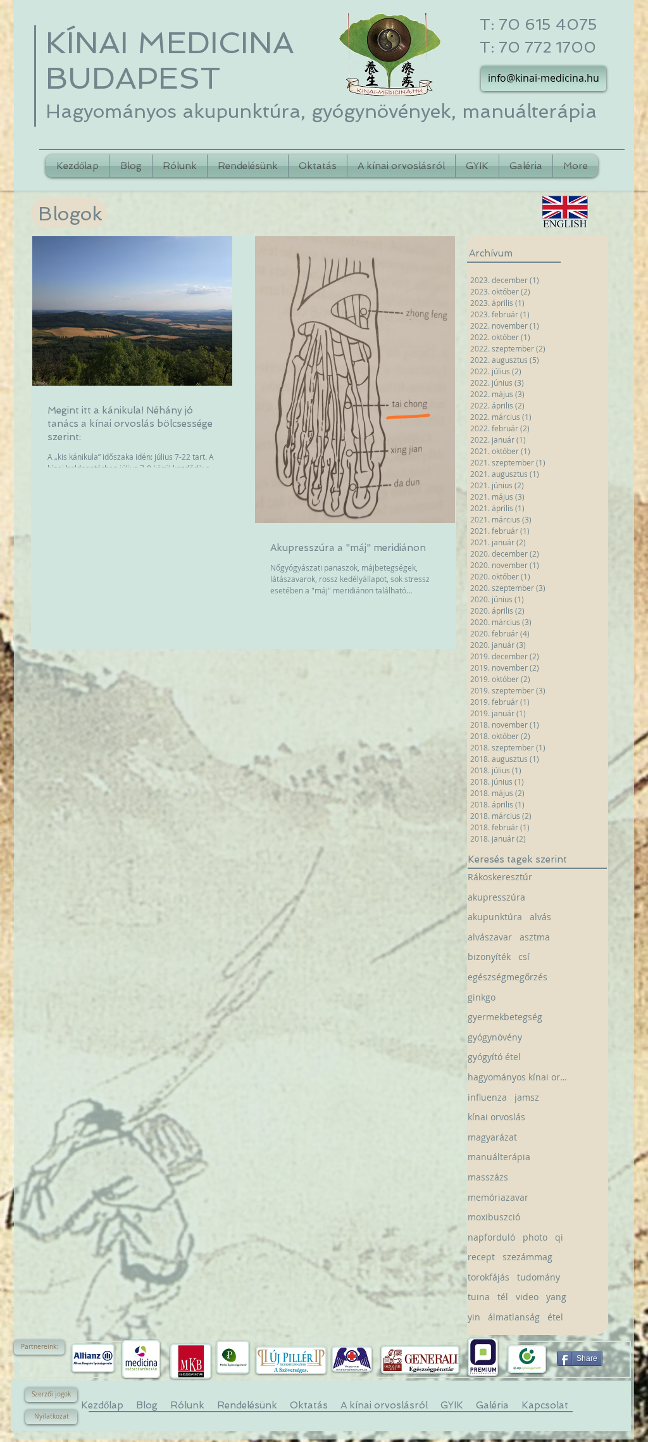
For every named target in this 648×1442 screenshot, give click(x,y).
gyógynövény (495, 1037)
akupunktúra (495, 917)
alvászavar (490, 937)
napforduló (491, 1237)
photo (535, 1237)
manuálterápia (499, 1157)
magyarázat (492, 1137)
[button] (39, 1347)
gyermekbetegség (505, 1017)
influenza (487, 1097)
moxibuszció (494, 1217)
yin (474, 1317)
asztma (535, 937)
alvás (540, 917)
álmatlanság (514, 1317)
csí (524, 957)
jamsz (526, 1097)
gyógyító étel (494, 1057)
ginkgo (481, 997)
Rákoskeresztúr (500, 877)
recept (481, 1257)
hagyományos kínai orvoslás (519, 1077)
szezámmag (527, 1257)
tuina (479, 1297)
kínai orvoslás (496, 1117)
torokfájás (488, 1277)
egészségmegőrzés (507, 977)
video (527, 1297)
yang (556, 1297)
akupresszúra (496, 897)
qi (559, 1237)
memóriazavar (498, 1197)
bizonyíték (489, 957)
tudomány (538, 1277)
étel (555, 1317)
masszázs (488, 1177)
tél (502, 1297)
